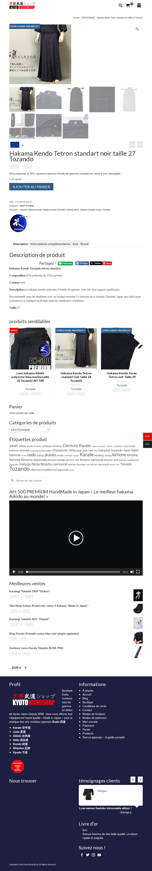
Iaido (16, 740)
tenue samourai (99, 464)
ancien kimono (34, 446)
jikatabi (50, 454)
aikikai (22, 446)
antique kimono (52, 446)
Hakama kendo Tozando (54, 209)
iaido (31, 454)
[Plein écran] (138, 572)
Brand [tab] (84, 244)
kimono (119, 454)
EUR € (16, 667)
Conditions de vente (94, 706)
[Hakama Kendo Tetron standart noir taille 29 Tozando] (140, 144)
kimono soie (111, 460)
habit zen (93, 450)
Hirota (24, 455)
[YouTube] (99, 855)
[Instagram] (93, 855)
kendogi (108, 455)
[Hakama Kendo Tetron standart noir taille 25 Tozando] (132, 144)
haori (127, 450)
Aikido (17, 736)
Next (139, 365)
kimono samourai (91, 459)
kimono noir (72, 460)
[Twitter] (87, 855)
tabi (88, 464)
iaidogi (40, 455)
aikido (13, 445)
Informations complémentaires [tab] (50, 244)
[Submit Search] (12, 480)
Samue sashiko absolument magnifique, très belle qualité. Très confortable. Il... (112, 836)
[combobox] (29, 429)
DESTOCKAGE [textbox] (20, 430)
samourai (60, 463)
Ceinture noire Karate (124, 446)
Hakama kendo (35, 209)
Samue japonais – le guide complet (103, 737)
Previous (12, 365)
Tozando (106, 209)
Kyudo (17, 752)
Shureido (81, 464)
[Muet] (132, 572)
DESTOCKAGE (27, 205)
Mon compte (90, 721)
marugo (25, 463)
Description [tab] (20, 244)
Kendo (17, 744)
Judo (16, 732)
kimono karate (56, 460)
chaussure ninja (64, 450)
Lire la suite (115, 791)
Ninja (36, 463)
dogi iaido (82, 450)
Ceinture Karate (77, 445)
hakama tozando (87, 209)
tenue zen (115, 464)
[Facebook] (82, 855)
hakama (23, 209)
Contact (87, 710)
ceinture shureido (19, 450)
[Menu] (139, 5)
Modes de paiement (94, 718)
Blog (85, 698)
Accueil (86, 694)
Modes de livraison (93, 714)
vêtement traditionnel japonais (49, 469)
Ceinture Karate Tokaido (102, 446)
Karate (87, 454)
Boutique (87, 702)
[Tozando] (18, 223)
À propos (87, 690)
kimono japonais (34, 459)
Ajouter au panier (31, 186)
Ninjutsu (47, 464)
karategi (99, 455)
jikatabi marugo (64, 455)
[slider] (73, 572)
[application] (76, 538)
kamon (76, 455)
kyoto (98, 209)
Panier (86, 729)
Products (87, 733)
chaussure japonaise (41, 450)
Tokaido (126, 464)
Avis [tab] (75, 244)
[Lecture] (14, 572)
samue (72, 464)
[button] (76, 538)
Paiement (88, 725)
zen (72, 469)
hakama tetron (72, 209)
